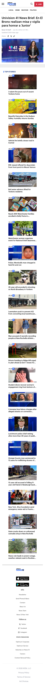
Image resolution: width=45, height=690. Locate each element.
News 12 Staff (6, 30)
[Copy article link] (14, 36)
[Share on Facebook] (8, 36)
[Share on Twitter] (11, 36)
